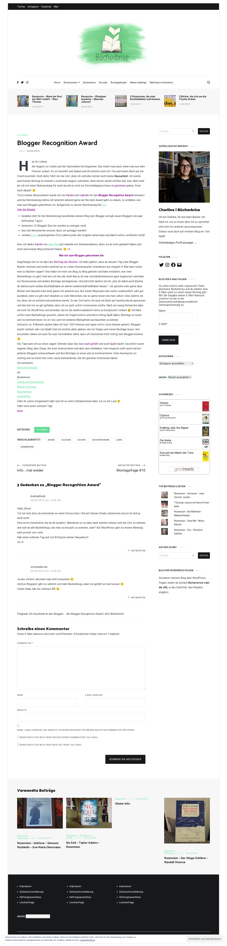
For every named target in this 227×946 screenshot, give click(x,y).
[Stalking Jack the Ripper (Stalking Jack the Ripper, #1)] (205, 436)
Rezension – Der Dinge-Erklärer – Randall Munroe (186, 860)
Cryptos (164, 415)
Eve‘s (34, 235)
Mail (56, 6)
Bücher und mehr (26, 386)
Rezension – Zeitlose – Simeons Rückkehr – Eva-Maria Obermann (38, 845)
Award (51, 440)
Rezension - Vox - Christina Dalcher (188, 532)
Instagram (33, 6)
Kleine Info (122, 803)
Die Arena (165, 440)
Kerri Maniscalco (168, 430)
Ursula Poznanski (169, 418)
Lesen (119, 440)
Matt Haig (166, 455)
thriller (69, 838)
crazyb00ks (24, 396)
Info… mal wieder (32, 468)
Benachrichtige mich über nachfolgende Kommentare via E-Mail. (59, 737)
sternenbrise (39, 566)
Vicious (164, 402)
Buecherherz (24, 391)
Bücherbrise (89, 82)
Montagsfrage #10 (130, 468)
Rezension (23, 838)
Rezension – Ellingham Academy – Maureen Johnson (93, 99)
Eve (104, 204)
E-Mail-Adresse (94, 695)
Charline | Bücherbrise (179, 210)
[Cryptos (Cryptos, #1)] (205, 422)
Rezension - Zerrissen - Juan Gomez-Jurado (189, 495)
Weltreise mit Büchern (161, 82)
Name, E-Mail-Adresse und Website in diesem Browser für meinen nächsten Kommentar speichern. (76, 730)
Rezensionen (70, 82)
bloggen (66, 440)
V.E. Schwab (166, 405)
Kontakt (103, 82)
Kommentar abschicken (125, 759)
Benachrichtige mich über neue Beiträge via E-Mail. (51, 745)
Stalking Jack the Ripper (174, 427)
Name (20, 695)
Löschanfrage (27, 902)
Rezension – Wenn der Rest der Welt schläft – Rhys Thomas (47, 99)
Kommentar (25, 643)
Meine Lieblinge (138, 82)
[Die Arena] (205, 448)
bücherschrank (101, 440)
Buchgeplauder (119, 82)
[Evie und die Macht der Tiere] (205, 460)
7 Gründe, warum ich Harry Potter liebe (191, 504)
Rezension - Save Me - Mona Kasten (189, 522)
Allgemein (22, 135)
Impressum (26, 886)
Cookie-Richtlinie (87, 940)
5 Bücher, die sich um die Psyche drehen (192, 97)
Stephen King (167, 443)
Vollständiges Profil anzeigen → (178, 242)
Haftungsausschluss (30, 897)
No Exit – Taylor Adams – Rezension (83, 845)
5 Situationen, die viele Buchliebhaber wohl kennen (145, 97)
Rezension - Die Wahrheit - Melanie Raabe (188, 513)
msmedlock (38, 496)
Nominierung (27, 447)
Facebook (46, 6)
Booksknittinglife (27, 367)
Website (22, 710)
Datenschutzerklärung (31, 891)
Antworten (138, 551)
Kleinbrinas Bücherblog (30, 382)
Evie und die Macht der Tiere (176, 452)
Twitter (21, 6)
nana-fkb (53, 244)
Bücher (82, 440)
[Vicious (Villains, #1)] (205, 410)
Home (57, 82)
